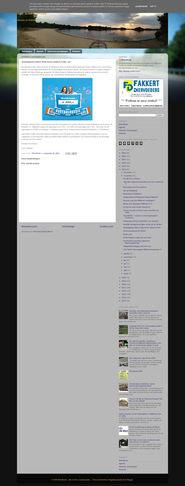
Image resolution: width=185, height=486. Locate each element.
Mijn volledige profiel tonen (129, 71)
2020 (124, 278)
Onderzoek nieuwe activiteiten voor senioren (141, 221)
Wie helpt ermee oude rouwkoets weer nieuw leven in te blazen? (144, 441)
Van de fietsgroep (130, 191)
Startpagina (27, 51)
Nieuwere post (29, 226)
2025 (124, 156)
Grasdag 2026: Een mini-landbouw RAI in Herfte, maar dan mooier (145, 327)
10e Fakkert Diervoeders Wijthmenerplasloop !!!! (142, 249)
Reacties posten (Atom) (43, 232)
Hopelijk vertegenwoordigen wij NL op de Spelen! (142, 224)
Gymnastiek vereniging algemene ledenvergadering (136, 242)
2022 (124, 166)
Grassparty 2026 (136, 371)
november (128, 176)
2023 (124, 163)
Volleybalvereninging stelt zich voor (137, 246)
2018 (124, 284)
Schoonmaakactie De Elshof (134, 231)
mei (125, 267)
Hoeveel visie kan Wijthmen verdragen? (139, 200)
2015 (124, 294)
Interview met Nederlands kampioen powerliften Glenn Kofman (143, 312)
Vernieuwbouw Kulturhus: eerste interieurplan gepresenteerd (142, 385)
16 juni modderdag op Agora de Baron (144, 427)
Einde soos (127, 234)
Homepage (68, 226)
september (128, 257)
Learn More (141, 6)
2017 (124, 288)
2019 (124, 281)
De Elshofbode (32, 13)
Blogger (130, 480)
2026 (124, 153)
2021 (124, 169)
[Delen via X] (71, 153)
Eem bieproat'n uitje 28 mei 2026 (142, 358)
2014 (124, 297)
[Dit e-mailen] (66, 153)
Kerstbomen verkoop (131, 179)
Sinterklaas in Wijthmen (132, 194)
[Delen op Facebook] (73, 153)
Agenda (39, 51)
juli (125, 260)
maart (126, 273)
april (126, 270)
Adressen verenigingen (58, 51)
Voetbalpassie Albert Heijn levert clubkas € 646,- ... (143, 228)
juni (125, 264)
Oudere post (106, 226)
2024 (124, 159)
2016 (124, 291)
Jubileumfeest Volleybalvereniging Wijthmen (140, 197)
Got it (153, 6)
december (128, 172)
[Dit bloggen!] (68, 153)
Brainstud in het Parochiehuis (134, 187)
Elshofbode (126, 60)
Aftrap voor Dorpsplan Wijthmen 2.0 (137, 204)
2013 (124, 301)
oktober (127, 254)
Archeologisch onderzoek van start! (137, 238)
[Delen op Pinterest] (76, 153)
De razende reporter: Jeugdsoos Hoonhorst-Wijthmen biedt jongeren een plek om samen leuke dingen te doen (145, 343)
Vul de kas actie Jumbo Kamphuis (136, 207)
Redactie (76, 51)
